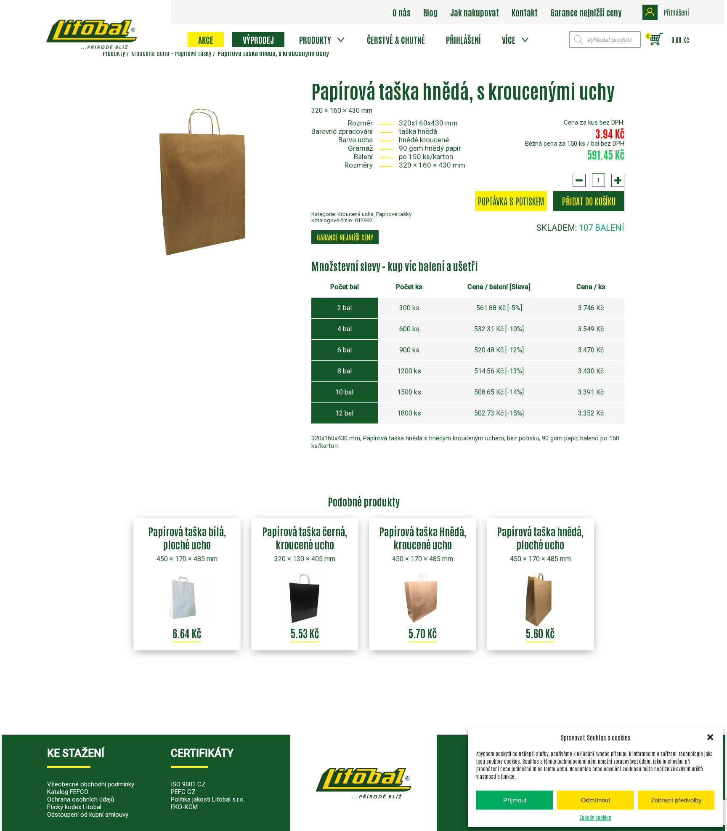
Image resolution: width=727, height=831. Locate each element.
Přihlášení (463, 39)
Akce (205, 39)
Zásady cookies (595, 817)
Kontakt (525, 12)
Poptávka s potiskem (511, 201)
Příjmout (514, 800)
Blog (430, 12)
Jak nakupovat (474, 12)
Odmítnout (595, 800)
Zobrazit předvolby (676, 800)
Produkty (315, 39)
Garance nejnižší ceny (585, 12)
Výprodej (258, 39)
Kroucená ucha (355, 214)
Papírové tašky (393, 214)
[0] (656, 39)
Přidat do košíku (589, 201)
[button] (710, 737)
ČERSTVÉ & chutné (396, 39)
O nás (402, 12)
